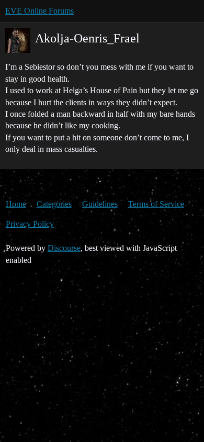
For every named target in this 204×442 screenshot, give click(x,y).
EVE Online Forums (39, 10)
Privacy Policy (30, 223)
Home (16, 204)
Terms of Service (156, 204)
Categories (54, 204)
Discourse (64, 248)
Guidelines (100, 204)
